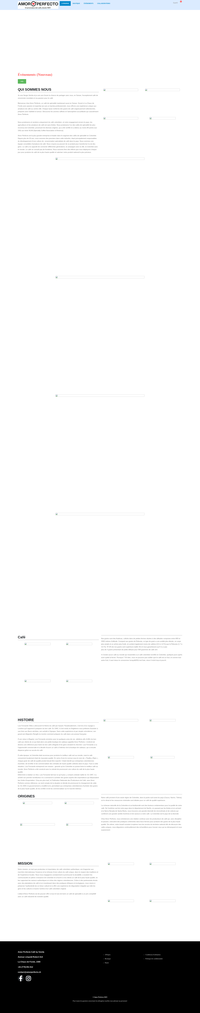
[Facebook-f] (21, 978)
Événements (88, 3)
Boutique (76, 3)
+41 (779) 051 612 (25, 967)
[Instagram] (28, 978)
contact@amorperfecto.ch (29, 972)
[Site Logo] (38, 5)
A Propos (65, 3)
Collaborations (103, 3)
